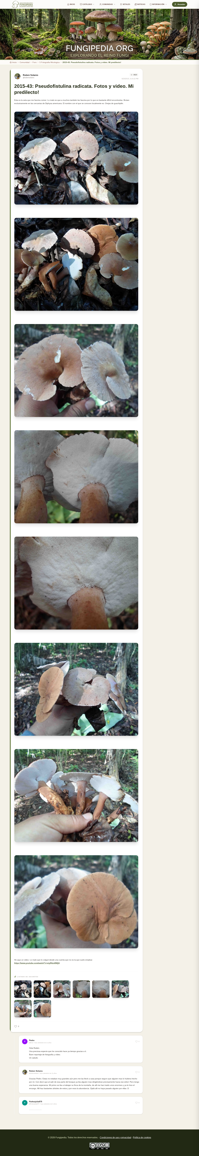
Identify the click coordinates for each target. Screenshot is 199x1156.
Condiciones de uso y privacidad (115, 1137)
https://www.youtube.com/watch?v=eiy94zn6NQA (37, 963)
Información (158, 4)
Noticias (141, 4)
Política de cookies (142, 1137)
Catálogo (87, 4)
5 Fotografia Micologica (50, 62)
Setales (126, 4)
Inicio (72, 4)
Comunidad (107, 4)
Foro (34, 62)
